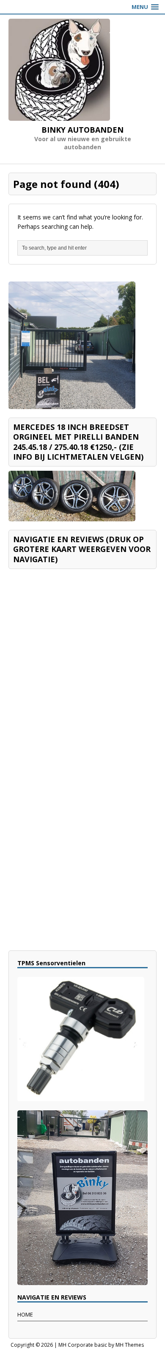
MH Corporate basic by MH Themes (101, 1344)
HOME (25, 1314)
